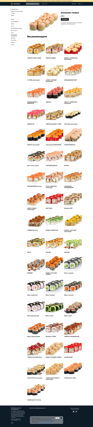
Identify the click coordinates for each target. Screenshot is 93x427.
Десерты (13, 38)
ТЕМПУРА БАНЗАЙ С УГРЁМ (53, 124)
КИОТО (29, 252)
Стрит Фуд (13, 40)
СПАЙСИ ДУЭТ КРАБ (70, 378)
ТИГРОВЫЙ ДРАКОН (51, 165)
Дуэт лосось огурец (33, 165)
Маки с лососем (68, 295)
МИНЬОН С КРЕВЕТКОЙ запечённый (70, 58)
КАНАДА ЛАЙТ (68, 208)
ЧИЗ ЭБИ (48, 252)
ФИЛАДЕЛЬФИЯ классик (34, 186)
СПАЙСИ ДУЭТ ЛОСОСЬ (34, 400)
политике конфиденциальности (45, 422)
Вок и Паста (14, 30)
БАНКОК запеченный (33, 144)
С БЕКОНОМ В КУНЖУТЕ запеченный (52, 378)
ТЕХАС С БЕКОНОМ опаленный (51, 187)
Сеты (12, 26)
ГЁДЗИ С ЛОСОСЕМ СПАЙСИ (51, 273)
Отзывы (13, 13)
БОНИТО (66, 165)
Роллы (12, 23)
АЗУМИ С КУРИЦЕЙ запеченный (51, 80)
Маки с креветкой (32, 295)
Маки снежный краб (33, 315)
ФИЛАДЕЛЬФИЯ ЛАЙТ (70, 80)
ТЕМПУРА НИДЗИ (51, 58)
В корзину (65, 19)
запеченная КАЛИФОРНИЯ (53, 144)
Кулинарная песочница (16, 28)
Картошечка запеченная (14, 35)
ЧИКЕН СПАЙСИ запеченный (31, 209)
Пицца (12, 19)
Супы (12, 32)
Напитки (13, 42)
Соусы (12, 44)
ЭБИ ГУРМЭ (49, 208)
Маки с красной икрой (33, 336)
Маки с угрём (68, 315)
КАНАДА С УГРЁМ (51, 336)
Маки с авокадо (50, 295)
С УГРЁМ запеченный (33, 80)
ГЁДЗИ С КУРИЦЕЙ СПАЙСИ (53, 357)
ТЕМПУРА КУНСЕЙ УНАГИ (34, 357)
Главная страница (65, 10)
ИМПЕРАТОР (30, 124)
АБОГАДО (67, 252)
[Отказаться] (61, 418)
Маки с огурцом (68, 273)
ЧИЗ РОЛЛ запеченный (70, 124)
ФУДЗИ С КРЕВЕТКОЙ (52, 230)
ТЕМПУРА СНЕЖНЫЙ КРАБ (71, 336)
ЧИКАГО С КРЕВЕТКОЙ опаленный (70, 102)
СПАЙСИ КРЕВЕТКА (69, 144)
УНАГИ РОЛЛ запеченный (34, 378)
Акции (12, 15)
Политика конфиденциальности (37, 408)
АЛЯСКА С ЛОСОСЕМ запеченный (70, 231)
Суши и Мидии (14, 21)
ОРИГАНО (48, 102)
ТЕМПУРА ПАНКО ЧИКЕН (34, 58)
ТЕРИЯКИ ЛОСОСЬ (32, 230)
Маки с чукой (49, 315)
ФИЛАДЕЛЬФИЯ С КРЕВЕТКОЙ (32, 102)
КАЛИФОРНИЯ (68, 357)
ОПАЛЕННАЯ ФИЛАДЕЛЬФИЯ (68, 187)
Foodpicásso (15, 419)
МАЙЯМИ (30, 273)
